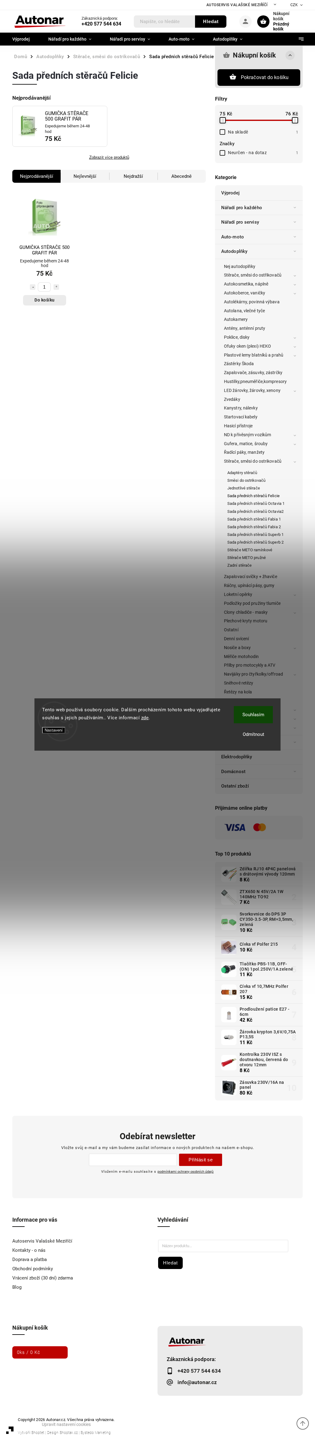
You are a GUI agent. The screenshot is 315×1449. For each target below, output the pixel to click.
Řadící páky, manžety (244, 452)
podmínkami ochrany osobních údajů (185, 1171)
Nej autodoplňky (240, 266)
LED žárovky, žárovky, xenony (252, 390)
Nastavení (54, 730)
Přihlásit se (201, 1159)
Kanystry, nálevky (241, 407)
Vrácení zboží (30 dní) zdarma (42, 1278)
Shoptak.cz (69, 1433)
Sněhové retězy (238, 683)
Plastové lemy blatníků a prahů (253, 355)
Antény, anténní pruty (244, 328)
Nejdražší (133, 176)
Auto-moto (232, 237)
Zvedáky (232, 399)
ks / (28, 1352)
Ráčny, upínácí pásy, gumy (249, 585)
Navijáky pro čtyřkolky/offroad (253, 674)
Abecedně (181, 176)
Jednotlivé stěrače (243, 488)
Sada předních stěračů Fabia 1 (254, 519)
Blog (17, 1287)
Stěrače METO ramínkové (249, 550)
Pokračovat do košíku (265, 77)
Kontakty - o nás (29, 1250)
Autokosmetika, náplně (246, 283)
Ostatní (231, 629)
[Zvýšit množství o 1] (56, 287)
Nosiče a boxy (237, 647)
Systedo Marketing (96, 1433)
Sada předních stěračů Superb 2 (255, 542)
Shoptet (37, 1433)
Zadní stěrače (239, 565)
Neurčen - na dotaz (263, 152)
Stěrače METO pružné (246, 557)
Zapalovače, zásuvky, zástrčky (253, 372)
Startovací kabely (240, 416)
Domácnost (233, 771)
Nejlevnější (85, 176)
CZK (294, 5)
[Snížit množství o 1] (32, 287)
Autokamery (236, 319)
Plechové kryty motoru (245, 620)
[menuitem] (25, 39)
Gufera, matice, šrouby (246, 443)
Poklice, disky (236, 337)
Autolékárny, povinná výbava (252, 301)
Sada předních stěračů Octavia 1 (256, 503)
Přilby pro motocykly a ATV (250, 665)
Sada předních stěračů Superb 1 (255, 534)
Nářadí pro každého (241, 207)
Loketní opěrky (238, 594)
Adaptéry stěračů (242, 472)
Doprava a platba (29, 1259)
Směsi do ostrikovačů (246, 480)
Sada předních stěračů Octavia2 (255, 511)
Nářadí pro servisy (240, 222)
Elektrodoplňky (236, 757)
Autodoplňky (234, 251)
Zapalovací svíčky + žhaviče (250, 576)
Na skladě (263, 132)
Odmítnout (253, 734)
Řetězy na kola (238, 691)
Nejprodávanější (36, 176)
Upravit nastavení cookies (66, 1424)
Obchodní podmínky (32, 1268)
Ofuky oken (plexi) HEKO (247, 346)
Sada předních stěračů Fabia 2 (254, 527)
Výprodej (230, 193)
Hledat (211, 21)
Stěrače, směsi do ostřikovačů (252, 275)
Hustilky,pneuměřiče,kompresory (255, 381)
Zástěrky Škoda (239, 363)
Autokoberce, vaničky (244, 292)
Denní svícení (236, 638)
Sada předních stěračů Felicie (253, 495)
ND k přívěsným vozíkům (247, 434)
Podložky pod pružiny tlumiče (252, 603)
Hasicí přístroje (238, 425)
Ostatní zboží (235, 786)
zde (145, 718)
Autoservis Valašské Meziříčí (237, 5)
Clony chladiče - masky (246, 612)
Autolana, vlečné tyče (244, 310)
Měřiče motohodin (241, 656)
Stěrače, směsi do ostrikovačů (252, 461)
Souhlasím (253, 714)
